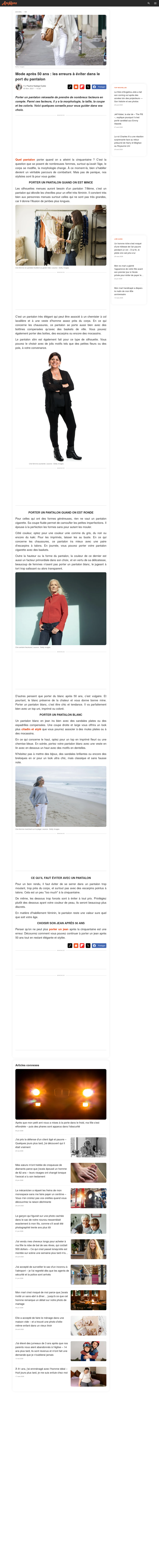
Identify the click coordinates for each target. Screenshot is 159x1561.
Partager (101, 86)
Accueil (18, 11)
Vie (25, 11)
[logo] (9, 3)
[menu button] (155, 3)
